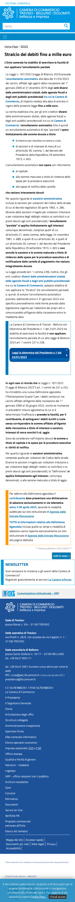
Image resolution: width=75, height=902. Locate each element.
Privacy (51, 844)
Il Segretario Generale (18, 703)
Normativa (11, 799)
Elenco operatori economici (21, 742)
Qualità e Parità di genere (20, 759)
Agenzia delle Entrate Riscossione (48, 535)
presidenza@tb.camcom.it (20, 679)
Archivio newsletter (17, 782)
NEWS (24, 46)
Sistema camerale (17, 3)
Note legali (38, 844)
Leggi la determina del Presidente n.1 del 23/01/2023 (36, 354)
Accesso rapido (34, 840)
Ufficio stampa (13, 754)
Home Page (11, 46)
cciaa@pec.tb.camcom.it (25, 675)
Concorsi (10, 793)
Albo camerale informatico (20, 737)
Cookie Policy (38, 897)
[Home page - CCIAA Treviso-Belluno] (36, 13)
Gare (8, 787)
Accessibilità (13, 848)
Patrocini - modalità (17, 765)
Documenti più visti (17, 844)
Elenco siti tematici (16, 831)
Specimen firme (14, 731)
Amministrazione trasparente (22, 726)
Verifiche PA (12, 816)
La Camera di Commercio (20, 692)
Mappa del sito (14, 840)
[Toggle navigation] (5, 36)
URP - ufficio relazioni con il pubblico (26, 776)
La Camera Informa (59, 579)
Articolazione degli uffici (19, 714)
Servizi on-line (13, 810)
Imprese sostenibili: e (23, 748)
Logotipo (10, 771)
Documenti (11, 804)
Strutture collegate (16, 720)
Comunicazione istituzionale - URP (38, 593)
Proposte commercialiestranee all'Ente (18, 823)
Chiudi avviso (57, 897)
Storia (8, 709)
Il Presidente (12, 697)
